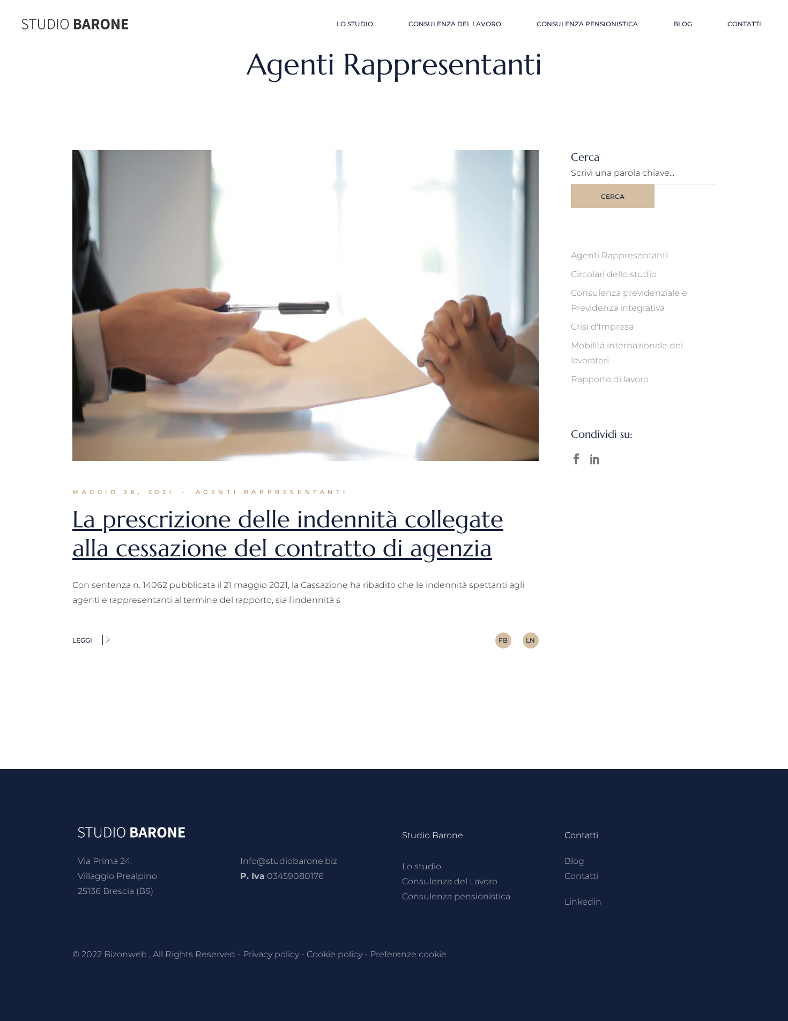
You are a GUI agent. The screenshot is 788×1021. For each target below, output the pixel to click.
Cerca (613, 196)
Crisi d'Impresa (602, 327)
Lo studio (421, 866)
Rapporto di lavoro (610, 379)
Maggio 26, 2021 (123, 492)
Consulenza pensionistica (456, 896)
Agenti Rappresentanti (272, 492)
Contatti (581, 876)
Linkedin (582, 902)
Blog (574, 861)
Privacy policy (271, 954)
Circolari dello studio (614, 274)
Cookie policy (334, 954)
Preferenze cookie (408, 954)
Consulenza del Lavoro (449, 881)
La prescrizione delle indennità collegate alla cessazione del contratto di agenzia (287, 533)
